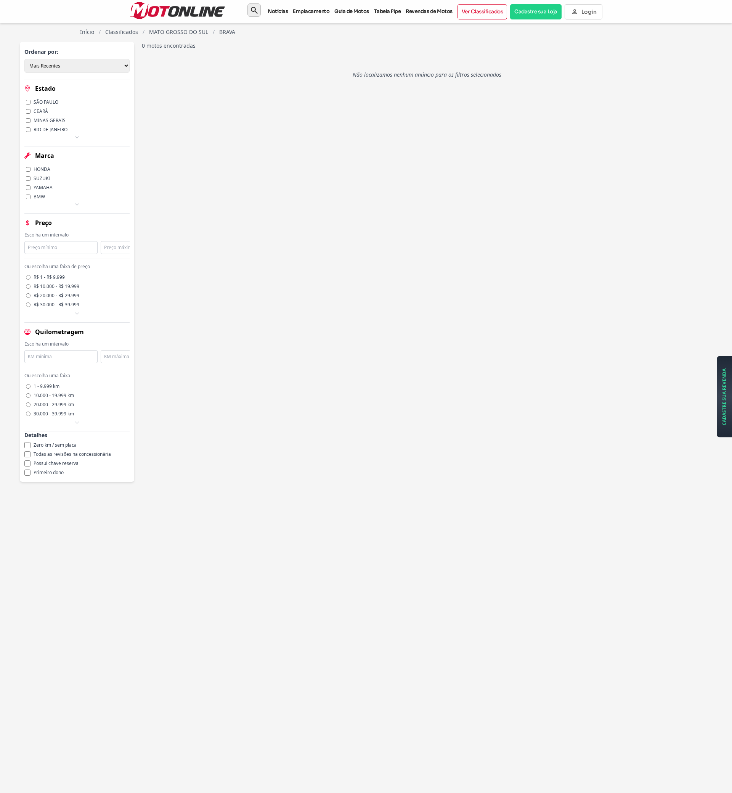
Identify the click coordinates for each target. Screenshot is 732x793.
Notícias (278, 11)
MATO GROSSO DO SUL (178, 31)
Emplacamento (311, 11)
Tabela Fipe (387, 11)
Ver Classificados (482, 11)
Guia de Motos (351, 11)
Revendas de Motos (429, 11)
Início (87, 31)
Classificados (121, 31)
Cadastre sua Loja (535, 11)
